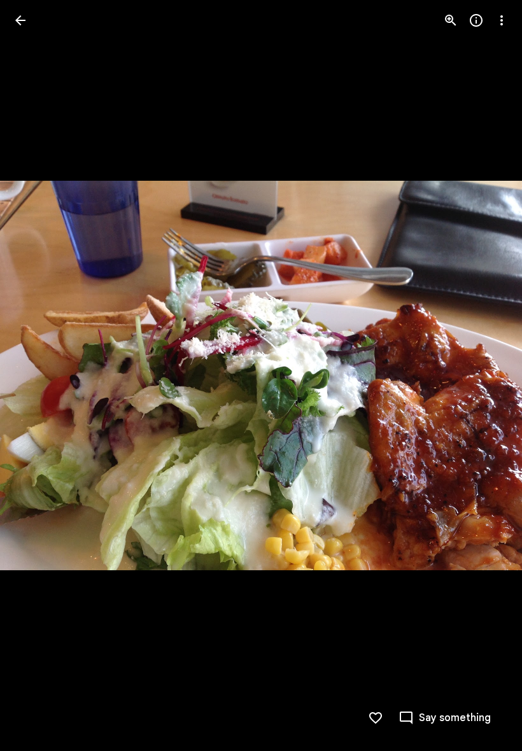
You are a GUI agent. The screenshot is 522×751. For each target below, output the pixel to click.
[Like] (375, 718)
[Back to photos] (20, 20)
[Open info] (476, 20)
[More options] (501, 20)
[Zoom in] (450, 20)
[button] (35, 375)
